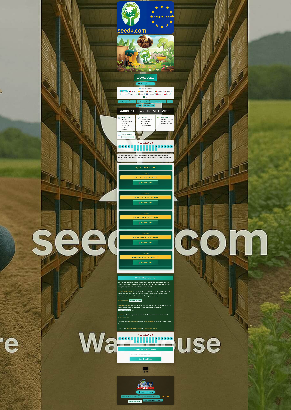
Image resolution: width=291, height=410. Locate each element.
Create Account (124, 102)
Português (159, 91)
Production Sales (149, 105)
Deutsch (142, 91)
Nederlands (151, 94)
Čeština (168, 94)
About (139, 105)
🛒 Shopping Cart (143, 102)
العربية (146, 97)
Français (133, 91)
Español (150, 91)
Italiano (142, 94)
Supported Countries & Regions (149, 396)
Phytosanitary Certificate (134, 328)
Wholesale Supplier (145, 84)
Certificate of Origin (151, 328)
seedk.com (145, 77)
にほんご (125, 94)
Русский (169, 91)
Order (169, 102)
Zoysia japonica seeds (145, 167)
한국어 (133, 94)
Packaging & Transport (158, 102)
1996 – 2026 (153, 400)
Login (133, 102)
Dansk (159, 94)
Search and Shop (145, 359)
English (125, 91)
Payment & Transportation (129, 396)
